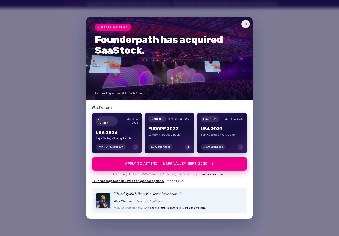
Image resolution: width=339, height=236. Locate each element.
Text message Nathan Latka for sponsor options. (128, 181)
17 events (152, 207)
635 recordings (195, 207)
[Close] (245, 24)
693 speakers (169, 207)
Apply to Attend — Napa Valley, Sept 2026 (166, 164)
